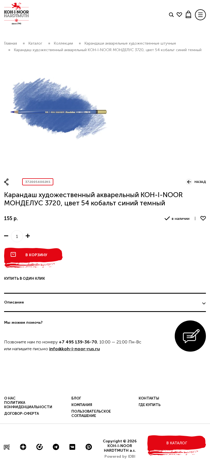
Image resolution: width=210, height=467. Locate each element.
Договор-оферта (21, 413)
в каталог (176, 443)
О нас (10, 398)
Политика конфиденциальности (28, 405)
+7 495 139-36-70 (78, 342)
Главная (10, 43)
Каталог (35, 43)
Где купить (150, 405)
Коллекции (63, 43)
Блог (76, 398)
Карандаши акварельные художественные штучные (130, 43)
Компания (81, 405)
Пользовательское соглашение (91, 413)
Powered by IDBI (119, 456)
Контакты (149, 398)
